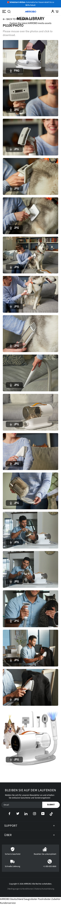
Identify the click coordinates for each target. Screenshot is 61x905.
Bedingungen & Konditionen (20, 889)
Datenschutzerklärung (44, 889)
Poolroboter (44, 899)
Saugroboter (30, 899)
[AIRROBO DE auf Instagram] (37, 814)
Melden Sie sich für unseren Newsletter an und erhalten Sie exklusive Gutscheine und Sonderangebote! (29, 796)
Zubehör (56, 899)
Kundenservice (8, 903)
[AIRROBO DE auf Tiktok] (51, 814)
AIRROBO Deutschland (11, 899)
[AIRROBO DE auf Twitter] (20, 814)
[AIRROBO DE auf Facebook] (12, 814)
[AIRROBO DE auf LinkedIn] (28, 814)
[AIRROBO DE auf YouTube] (45, 814)
